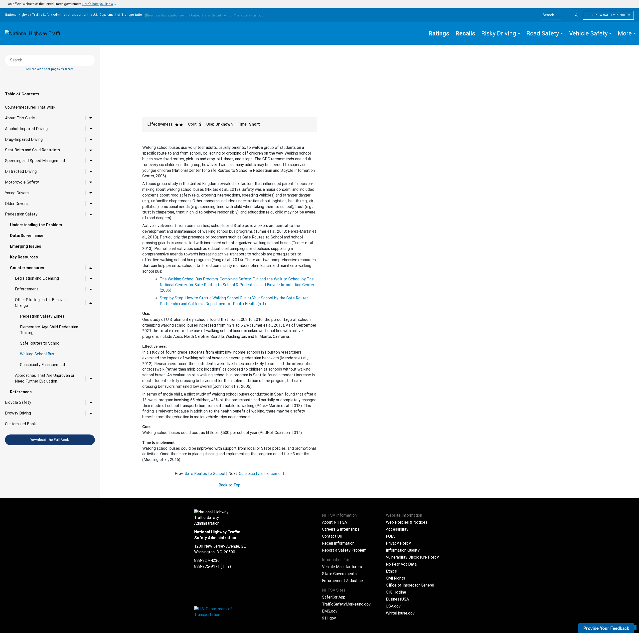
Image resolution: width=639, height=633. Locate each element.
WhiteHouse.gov (400, 613)
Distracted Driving (21, 171)
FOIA (390, 536)
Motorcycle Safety (22, 182)
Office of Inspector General (410, 585)
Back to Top (229, 485)
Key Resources (24, 257)
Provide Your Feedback (606, 628)
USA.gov (393, 606)
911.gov (329, 618)
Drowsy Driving (18, 413)
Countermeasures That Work (30, 107)
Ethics (391, 571)
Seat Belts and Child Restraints (32, 150)
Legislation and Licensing (37, 278)
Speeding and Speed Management (35, 160)
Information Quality (403, 550)
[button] (500, 33)
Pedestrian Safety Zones (42, 316)
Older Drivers (16, 203)
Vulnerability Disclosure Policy (412, 557)
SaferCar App (333, 597)
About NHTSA (334, 522)
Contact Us (332, 536)
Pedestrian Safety (21, 214)
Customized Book (20, 424)
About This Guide (20, 118)
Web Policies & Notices (406, 522)
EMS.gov (329, 611)
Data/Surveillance (26, 235)
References (21, 392)
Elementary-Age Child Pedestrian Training (49, 330)
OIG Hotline (396, 592)
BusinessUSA (397, 599)
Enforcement (26, 289)
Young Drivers (17, 193)
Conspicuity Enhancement (42, 364)
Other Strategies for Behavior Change (41, 302)
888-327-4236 (207, 560)
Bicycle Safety (18, 402)
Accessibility (397, 529)
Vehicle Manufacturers (342, 566)
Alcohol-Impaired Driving (26, 128)
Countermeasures (27, 267)
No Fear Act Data (401, 564)
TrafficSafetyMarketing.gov (346, 604)
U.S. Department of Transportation (118, 14)
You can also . (49, 69)
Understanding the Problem (36, 224)
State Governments (339, 573)
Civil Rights (395, 578)
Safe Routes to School (40, 343)
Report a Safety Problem (609, 15)
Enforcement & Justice (342, 580)
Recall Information (338, 543)
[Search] (576, 15)
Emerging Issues (25, 246)
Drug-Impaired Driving (24, 139)
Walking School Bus (37, 354)
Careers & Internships (340, 529)
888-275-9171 (207, 566)
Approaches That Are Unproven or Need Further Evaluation (44, 378)
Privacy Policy (398, 543)
